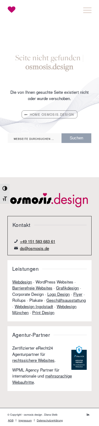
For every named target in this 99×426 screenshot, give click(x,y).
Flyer (77, 294)
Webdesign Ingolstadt (34, 306)
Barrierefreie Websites (32, 288)
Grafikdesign (67, 288)
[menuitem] (85, 9)
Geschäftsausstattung (66, 300)
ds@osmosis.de (34, 248)
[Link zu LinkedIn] (88, 414)
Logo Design (58, 294)
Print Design (43, 312)
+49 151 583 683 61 (37, 241)
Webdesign (22, 282)
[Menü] (85, 9)
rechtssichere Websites (33, 360)
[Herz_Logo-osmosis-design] (41, 9)
